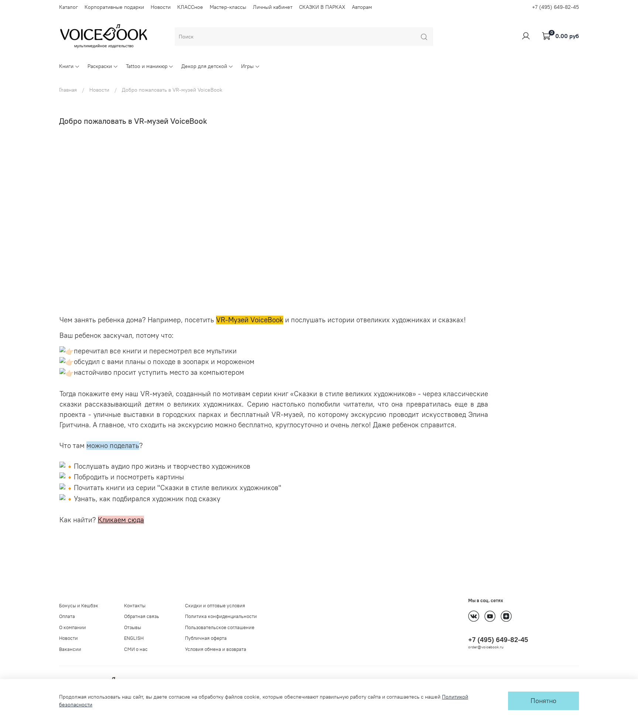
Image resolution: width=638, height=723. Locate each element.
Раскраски (100, 66)
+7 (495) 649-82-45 (555, 7)
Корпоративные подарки (114, 7)
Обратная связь (141, 616)
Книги (66, 66)
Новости (161, 7)
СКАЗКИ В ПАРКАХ (322, 7)
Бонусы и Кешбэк (78, 605)
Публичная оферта (206, 638)
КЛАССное (190, 7)
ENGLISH (134, 638)
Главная (68, 89)
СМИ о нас (136, 649)
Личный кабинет (272, 7)
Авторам (362, 7)
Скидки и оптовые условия (215, 605)
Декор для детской (204, 66)
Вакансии (70, 649)
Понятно (543, 701)
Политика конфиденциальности (221, 616)
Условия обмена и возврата (215, 649)
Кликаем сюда (121, 520)
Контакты (134, 605)
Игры (247, 66)
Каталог (68, 7)
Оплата (67, 616)
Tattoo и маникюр (147, 66)
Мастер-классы (228, 7)
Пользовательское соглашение (219, 627)
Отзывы (132, 627)
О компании (72, 627)
